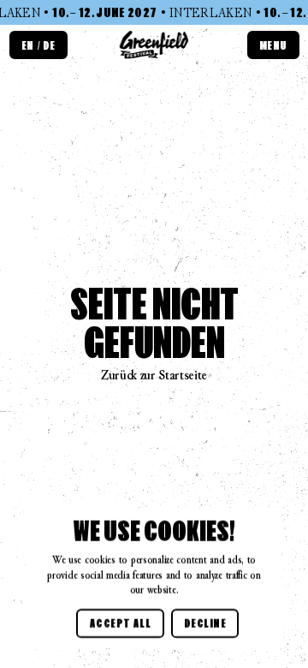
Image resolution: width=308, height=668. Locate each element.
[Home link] (154, 46)
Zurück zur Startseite (154, 374)
